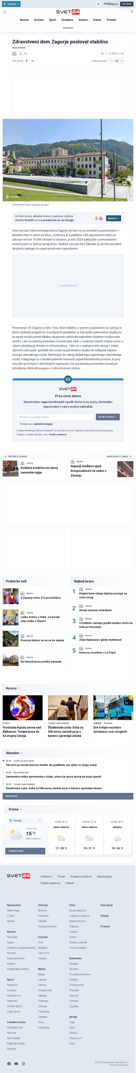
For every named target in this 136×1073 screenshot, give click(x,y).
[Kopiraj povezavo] (32, 61)
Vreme (14, 809)
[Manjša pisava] (112, 61)
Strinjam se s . (36, 424)
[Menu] (5, 12)
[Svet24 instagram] (23, 1063)
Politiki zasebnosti (58, 434)
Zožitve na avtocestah (24, 761)
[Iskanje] (132, 11)
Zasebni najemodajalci (58, 723)
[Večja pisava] (122, 61)
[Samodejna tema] (98, 4)
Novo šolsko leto (21, 773)
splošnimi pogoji (43, 424)
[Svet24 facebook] (9, 1063)
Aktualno (12, 753)
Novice (30, 463)
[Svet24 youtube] (16, 1063)
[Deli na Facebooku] (26, 61)
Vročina (6, 723)
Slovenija (108, 723)
